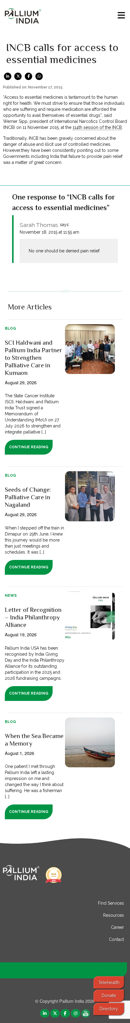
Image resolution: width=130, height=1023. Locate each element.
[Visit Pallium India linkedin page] (44, 1012)
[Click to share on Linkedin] (7, 76)
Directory (108, 1008)
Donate (109, 995)
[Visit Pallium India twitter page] (55, 1012)
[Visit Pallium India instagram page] (75, 1012)
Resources (113, 915)
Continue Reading (28, 447)
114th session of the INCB (97, 127)
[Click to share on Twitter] (18, 76)
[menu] (121, 15)
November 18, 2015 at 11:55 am (49, 232)
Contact (116, 939)
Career (117, 927)
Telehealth (108, 982)
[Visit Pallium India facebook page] (65, 1012)
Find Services (111, 903)
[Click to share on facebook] (28, 76)
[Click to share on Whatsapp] (39, 76)
